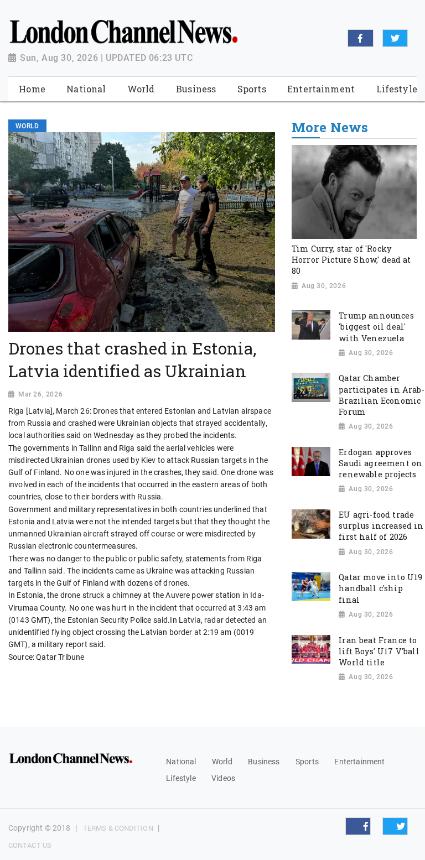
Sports (307, 761)
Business (263, 761)
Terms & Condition (118, 828)
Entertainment (359, 761)
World (222, 761)
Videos (223, 778)
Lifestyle (180, 778)
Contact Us (29, 845)
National (181, 761)
